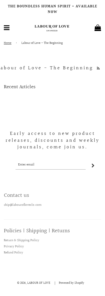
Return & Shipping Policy (21, 240)
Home (7, 43)
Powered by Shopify (71, 283)
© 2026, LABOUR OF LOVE (33, 283)
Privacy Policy (14, 246)
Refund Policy (13, 252)
